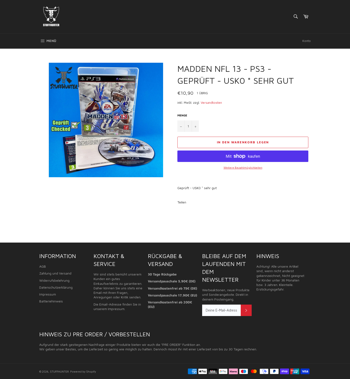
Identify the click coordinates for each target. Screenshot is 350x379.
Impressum (47, 294)
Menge (182, 115)
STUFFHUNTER (59, 371)
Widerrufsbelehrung (54, 280)
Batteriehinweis (51, 301)
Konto (306, 41)
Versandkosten (211, 102)
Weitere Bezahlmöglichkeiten (243, 167)
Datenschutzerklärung (56, 287)
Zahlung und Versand (55, 273)
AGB (42, 266)
